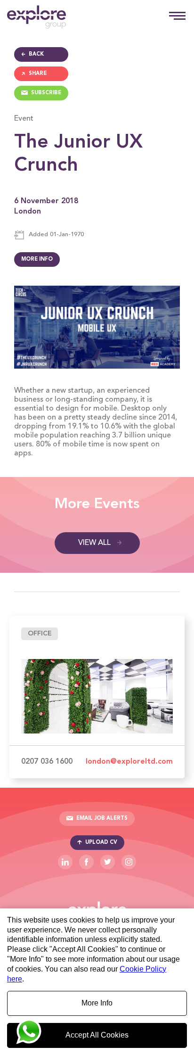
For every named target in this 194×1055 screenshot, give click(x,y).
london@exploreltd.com (129, 762)
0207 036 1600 (47, 762)
